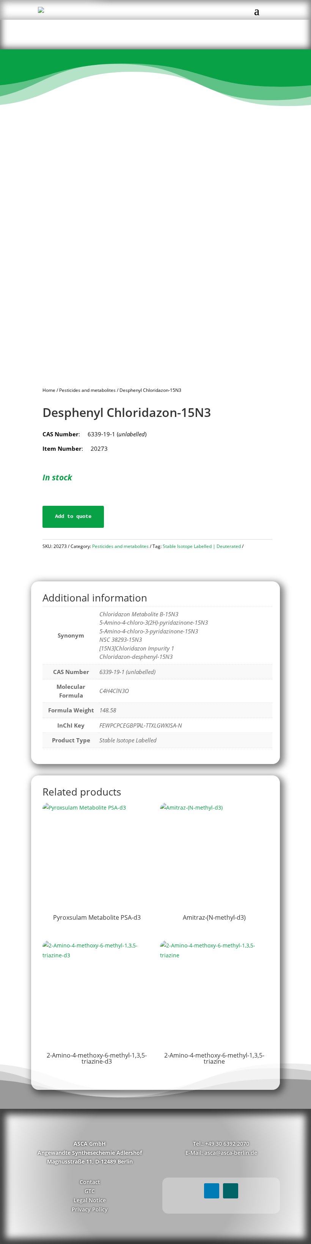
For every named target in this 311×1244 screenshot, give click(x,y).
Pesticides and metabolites (87, 390)
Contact (90, 1182)
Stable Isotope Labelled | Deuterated (202, 546)
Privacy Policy (90, 1209)
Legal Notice (90, 1200)
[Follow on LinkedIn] (211, 1190)
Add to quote (73, 516)
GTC (90, 1191)
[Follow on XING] (230, 1190)
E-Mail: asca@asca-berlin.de (221, 1152)
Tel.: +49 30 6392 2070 (221, 1143)
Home (48, 390)
